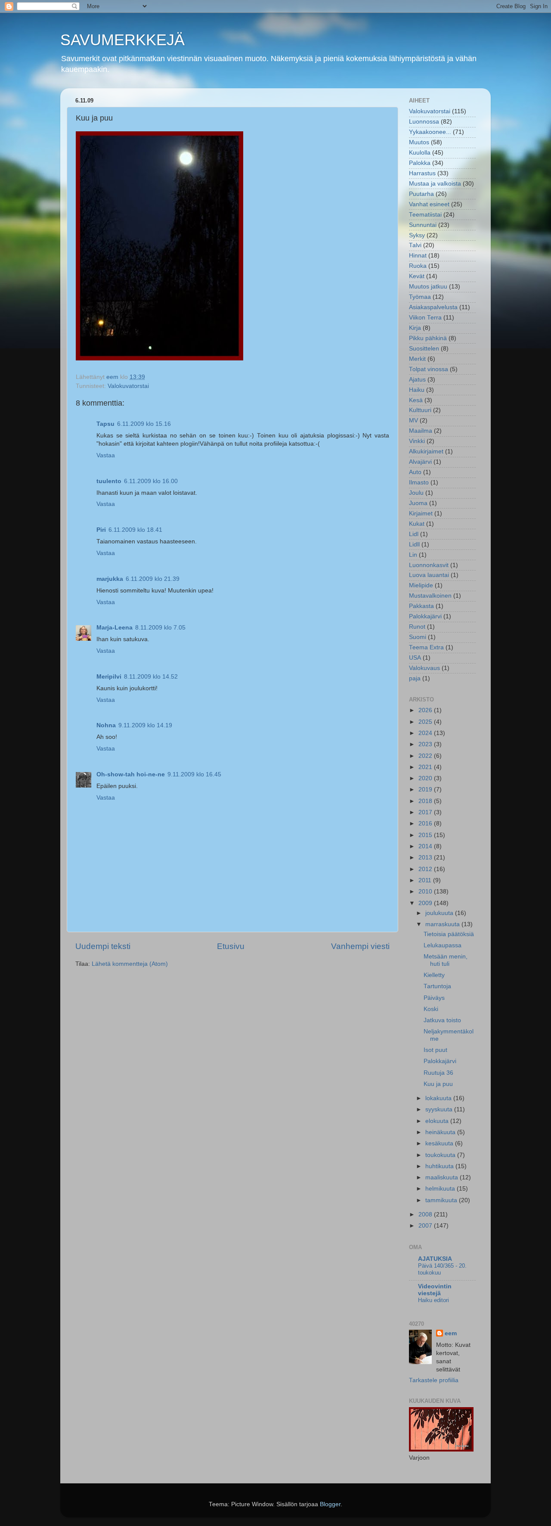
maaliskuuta (442, 1177)
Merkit (417, 359)
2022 (426, 756)
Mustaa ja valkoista (435, 183)
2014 (426, 846)
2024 (426, 733)
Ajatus (417, 379)
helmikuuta (441, 1188)
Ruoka (418, 266)
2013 (426, 857)
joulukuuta (440, 913)
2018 (426, 801)
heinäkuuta (441, 1132)
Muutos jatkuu (428, 286)
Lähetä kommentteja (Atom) (130, 964)
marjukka (109, 579)
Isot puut (435, 1050)
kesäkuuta (440, 1143)
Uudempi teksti (102, 946)
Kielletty (434, 975)
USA (415, 657)
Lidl (413, 534)
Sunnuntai (422, 225)
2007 (426, 1225)
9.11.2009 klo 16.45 (194, 774)
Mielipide (421, 585)
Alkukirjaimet (426, 451)
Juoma (418, 503)
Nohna (106, 725)
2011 (425, 880)
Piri (101, 530)
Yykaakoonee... (430, 132)
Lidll (414, 544)
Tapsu (105, 424)
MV (413, 420)
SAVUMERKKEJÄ (122, 40)
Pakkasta (421, 606)
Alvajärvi (420, 462)
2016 (426, 823)
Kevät (416, 276)
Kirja (415, 328)
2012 (426, 869)
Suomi (417, 637)
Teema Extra (426, 647)
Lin (413, 555)
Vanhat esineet (429, 204)
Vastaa (105, 455)
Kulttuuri (420, 410)
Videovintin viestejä (435, 1289)
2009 (426, 903)
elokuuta (437, 1121)
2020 (426, 778)
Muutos (419, 142)
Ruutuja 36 (438, 1073)
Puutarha (421, 194)
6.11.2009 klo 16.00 (151, 481)
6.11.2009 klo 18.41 (135, 530)
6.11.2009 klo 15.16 (144, 424)
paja (415, 678)
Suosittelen (424, 348)
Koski (431, 1009)
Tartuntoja (437, 986)
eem (451, 1333)
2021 (426, 767)
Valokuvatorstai (128, 386)
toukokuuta (441, 1155)
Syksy (417, 235)
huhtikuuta (440, 1166)
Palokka (419, 163)
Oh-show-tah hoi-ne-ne (130, 774)
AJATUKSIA (435, 1259)
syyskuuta (439, 1109)
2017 (426, 812)
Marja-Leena (114, 627)
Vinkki (417, 441)
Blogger (330, 1504)
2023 (426, 744)
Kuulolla (419, 152)
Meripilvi (108, 676)
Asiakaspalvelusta (433, 307)
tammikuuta (442, 1200)
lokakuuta (439, 1098)
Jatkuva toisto (442, 1020)
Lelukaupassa (442, 945)
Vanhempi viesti (360, 946)
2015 (426, 835)
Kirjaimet (421, 513)
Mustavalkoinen (430, 595)
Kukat (416, 524)
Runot (417, 626)
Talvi (415, 245)
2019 (426, 789)
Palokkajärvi (425, 616)
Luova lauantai (429, 575)
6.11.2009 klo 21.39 (153, 579)
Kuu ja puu (438, 1084)
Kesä (416, 400)
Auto (415, 472)
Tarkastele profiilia (433, 1380)
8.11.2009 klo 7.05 (160, 627)
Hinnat (418, 255)
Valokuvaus (424, 668)
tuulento (108, 481)
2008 (426, 1214)
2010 (426, 891)
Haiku (416, 390)
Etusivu (231, 946)
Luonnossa (424, 121)
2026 (426, 710)
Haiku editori (433, 1300)
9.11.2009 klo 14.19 (145, 725)
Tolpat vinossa (428, 369)
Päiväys (434, 998)
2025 (426, 722)
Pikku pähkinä (428, 338)
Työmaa (420, 297)
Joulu (416, 493)
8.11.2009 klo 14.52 (151, 676)
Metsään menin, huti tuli (445, 960)
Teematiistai (425, 214)
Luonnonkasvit (429, 565)
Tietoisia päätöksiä (449, 934)
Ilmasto (419, 482)
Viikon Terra (425, 317)
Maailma (420, 431)
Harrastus (422, 173)
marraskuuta (443, 924)
